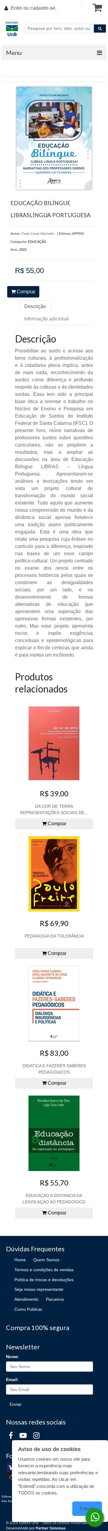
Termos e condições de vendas (44, 1269)
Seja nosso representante (38, 1289)
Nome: (12, 1356)
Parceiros (55, 1299)
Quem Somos (46, 1259)
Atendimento (26, 1299)
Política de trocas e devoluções (44, 1279)
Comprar (25, 291)
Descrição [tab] (35, 306)
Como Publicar (28, 1309)
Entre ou (20, 8)
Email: (12, 1379)
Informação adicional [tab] (46, 318)
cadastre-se (42, 8)
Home (20, 1259)
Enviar (16, 1404)
